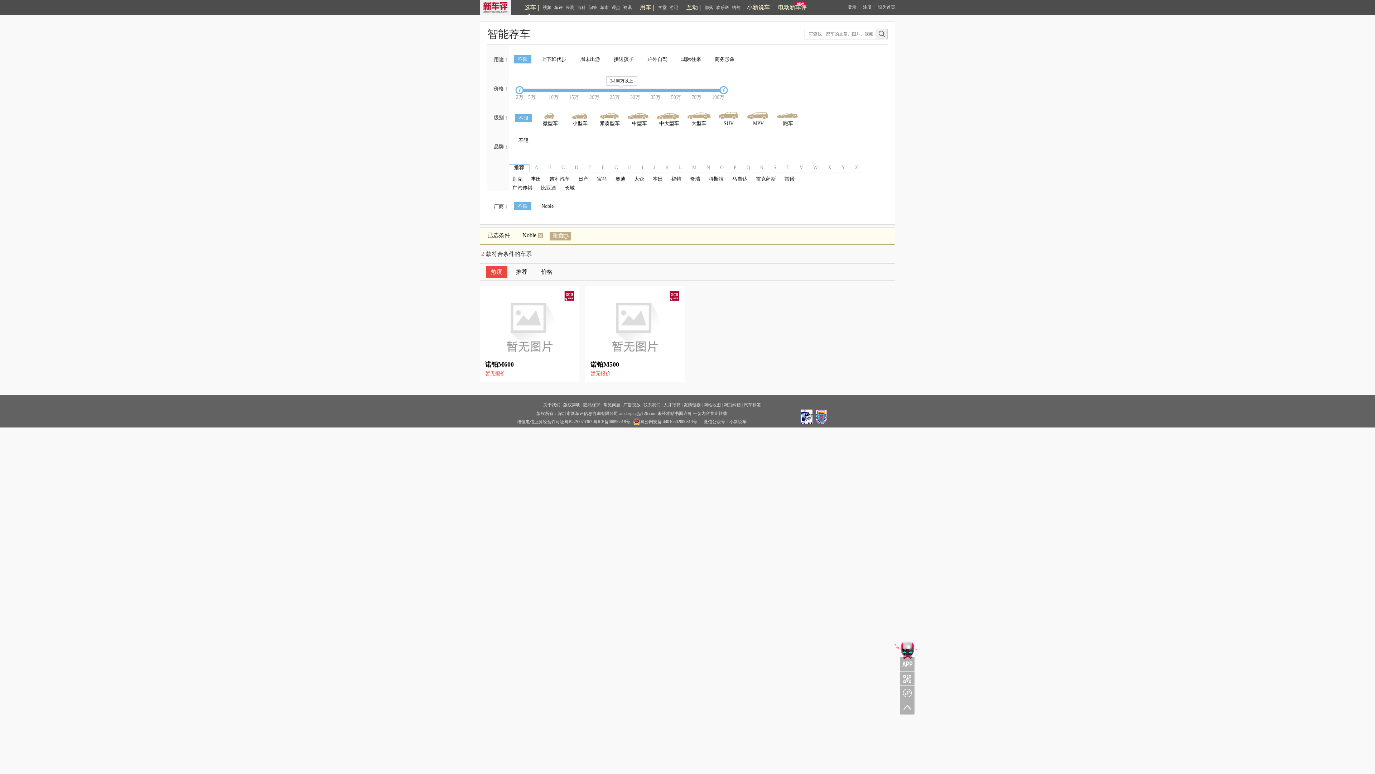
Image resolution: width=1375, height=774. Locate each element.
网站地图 (712, 404)
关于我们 (551, 404)
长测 (570, 7)
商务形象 (725, 59)
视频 (547, 7)
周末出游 (590, 59)
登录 (852, 7)
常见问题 (612, 404)
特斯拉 (716, 179)
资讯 (627, 7)
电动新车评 (792, 7)
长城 (570, 188)
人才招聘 (672, 404)
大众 (639, 179)
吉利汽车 (560, 179)
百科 (581, 7)
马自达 (739, 179)
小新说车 (758, 7)
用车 (645, 7)
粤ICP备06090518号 (611, 421)
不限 (523, 59)
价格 (547, 272)
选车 (530, 7)
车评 (558, 7)
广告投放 (632, 404)
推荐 (521, 272)
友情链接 (692, 404)
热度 (496, 272)
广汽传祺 (522, 188)
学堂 (662, 7)
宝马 (602, 179)
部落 (709, 7)
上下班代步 (553, 59)
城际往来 (691, 59)
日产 (583, 179)
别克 (517, 179)
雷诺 (790, 179)
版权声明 (571, 404)
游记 (674, 7)
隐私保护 (591, 404)
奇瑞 (695, 179)
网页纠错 (732, 404)
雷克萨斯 (766, 179)
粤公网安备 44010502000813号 (668, 421)
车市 (604, 7)
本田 (658, 179)
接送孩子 (624, 59)
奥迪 (621, 179)
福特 (676, 179)
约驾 (736, 7)
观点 (616, 7)
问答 (593, 7)
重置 (558, 236)
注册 (867, 7)
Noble (547, 206)
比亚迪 (548, 188)
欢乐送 (722, 7)
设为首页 (886, 7)
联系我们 (652, 404)
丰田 (536, 179)
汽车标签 (752, 404)
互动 (692, 7)
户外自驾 (657, 59)
